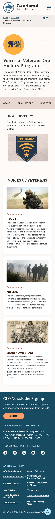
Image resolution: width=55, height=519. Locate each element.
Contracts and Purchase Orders (35, 477)
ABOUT (7, 103)
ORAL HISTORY (25, 103)
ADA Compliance (11, 471)
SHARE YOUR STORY (20, 352)
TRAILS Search (10, 502)
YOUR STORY (46, 103)
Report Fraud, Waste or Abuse (37, 484)
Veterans (15, 18)
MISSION (12, 291)
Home (5, 18)
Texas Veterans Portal (38, 496)
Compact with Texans (13, 476)
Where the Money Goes (35, 503)
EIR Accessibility (11, 483)
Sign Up (13, 416)
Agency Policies (34, 471)
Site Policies (9, 490)
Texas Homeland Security (11, 496)
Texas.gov (32, 490)
